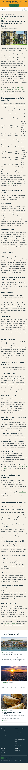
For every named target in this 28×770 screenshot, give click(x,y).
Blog (6, 14)
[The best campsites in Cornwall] (14, 673)
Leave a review (14, 5)
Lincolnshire (17, 741)
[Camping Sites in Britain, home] (5, 9)
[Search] (22, 9)
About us (3, 750)
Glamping (3, 735)
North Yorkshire (18, 732)
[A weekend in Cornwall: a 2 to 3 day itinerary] (14, 644)
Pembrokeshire (18, 745)
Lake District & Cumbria (20, 739)
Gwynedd (17, 737)
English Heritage (10, 183)
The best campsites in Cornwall (10, 684)
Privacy (16, 760)
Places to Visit (11, 14)
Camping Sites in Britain (18, 89)
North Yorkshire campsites (10, 623)
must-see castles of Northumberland (10, 488)
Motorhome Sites (5, 737)
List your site (17, 750)
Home (2, 14)
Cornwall (16, 730)
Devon (16, 735)
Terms (19, 760)
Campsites (3, 730)
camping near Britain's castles (16, 625)
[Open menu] (25, 9)
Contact (3, 752)
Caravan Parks (4, 732)
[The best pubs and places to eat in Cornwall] (14, 701)
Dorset (16, 743)
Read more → (5, 663)
